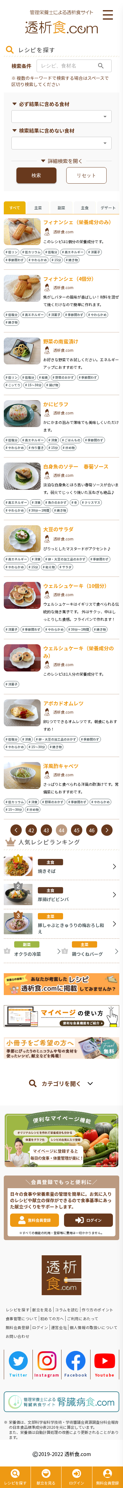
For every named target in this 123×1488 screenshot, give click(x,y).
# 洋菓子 (94, 252)
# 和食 (43, 377)
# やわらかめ (37, 260)
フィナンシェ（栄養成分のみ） (78, 222)
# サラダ (65, 567)
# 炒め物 (68, 447)
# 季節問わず (14, 260)
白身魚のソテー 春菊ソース (75, 466)
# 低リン (11, 252)
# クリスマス (91, 502)
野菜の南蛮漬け (61, 341)
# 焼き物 (72, 260)
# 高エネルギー (73, 252)
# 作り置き (36, 447)
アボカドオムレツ (63, 703)
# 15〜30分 (33, 385)
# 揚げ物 (52, 385)
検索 (36, 175)
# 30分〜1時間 (39, 510)
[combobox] (56, 116)
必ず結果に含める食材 (44, 104)
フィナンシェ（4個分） (70, 278)
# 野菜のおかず (63, 377)
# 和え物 (49, 567)
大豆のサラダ (58, 529)
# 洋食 (52, 440)
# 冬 (74, 502)
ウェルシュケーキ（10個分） (76, 586)
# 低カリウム (31, 252)
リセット (86, 175)
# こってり (12, 385)
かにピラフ (55, 404)
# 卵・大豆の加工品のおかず (65, 559)
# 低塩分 (51, 252)
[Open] (105, 116)
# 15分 (56, 260)
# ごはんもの (71, 440)
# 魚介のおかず (56, 502)
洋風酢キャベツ (61, 766)
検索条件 (21, 66)
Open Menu (108, 15)
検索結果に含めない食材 (46, 130)
